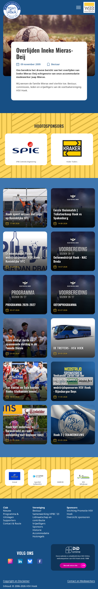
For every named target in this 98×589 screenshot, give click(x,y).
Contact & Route (12, 523)
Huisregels (38, 536)
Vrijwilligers (39, 523)
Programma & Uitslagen (11, 515)
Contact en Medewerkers (81, 581)
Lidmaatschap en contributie (42, 519)
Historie (37, 530)
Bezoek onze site (70, 565)
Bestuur (37, 510)
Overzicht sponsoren (78, 517)
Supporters (9, 520)
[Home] (16, 7)
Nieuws (7, 510)
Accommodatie (41, 533)
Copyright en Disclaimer (16, 581)
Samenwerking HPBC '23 (46, 513)
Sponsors (38, 526)
